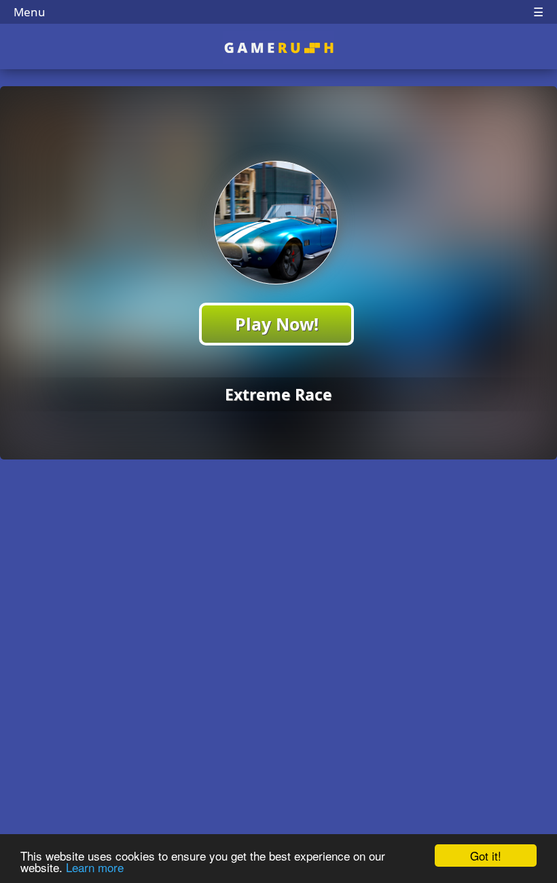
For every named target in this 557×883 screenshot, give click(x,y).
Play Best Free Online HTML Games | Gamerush (278, 48)
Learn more (95, 867)
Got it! (485, 855)
